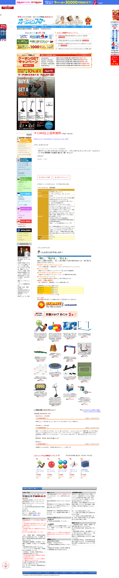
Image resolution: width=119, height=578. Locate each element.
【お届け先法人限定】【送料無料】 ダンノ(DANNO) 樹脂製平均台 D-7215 (84, 354)
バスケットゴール (23, 235)
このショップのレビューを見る (92, 411)
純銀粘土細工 (22, 226)
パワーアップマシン (23, 152)
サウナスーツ (22, 167)
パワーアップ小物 (23, 165)
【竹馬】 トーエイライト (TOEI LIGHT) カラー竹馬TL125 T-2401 (40, 378)
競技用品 (20, 197)
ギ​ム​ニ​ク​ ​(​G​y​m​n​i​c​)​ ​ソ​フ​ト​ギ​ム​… (62, 471)
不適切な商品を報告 (63, 184)
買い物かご (69, 572)
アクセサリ (21, 239)
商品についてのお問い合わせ (47, 184)
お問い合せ (86, 572)
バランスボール (47, 139)
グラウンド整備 (22, 205)
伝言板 (78, 572)
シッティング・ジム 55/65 (60, 139)
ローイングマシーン (23, 148)
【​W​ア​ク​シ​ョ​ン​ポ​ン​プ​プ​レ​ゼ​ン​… (40, 471)
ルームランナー (22, 144)
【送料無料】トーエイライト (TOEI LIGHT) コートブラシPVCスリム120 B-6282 (40, 358)
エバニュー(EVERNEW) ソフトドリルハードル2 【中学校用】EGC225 (84, 334)
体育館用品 (21, 199)
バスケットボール (23, 233)
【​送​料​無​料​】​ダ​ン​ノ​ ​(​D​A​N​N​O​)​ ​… (85, 471)
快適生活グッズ (22, 182)
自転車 (20, 217)
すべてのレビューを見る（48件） (91, 410)
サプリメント (22, 175)
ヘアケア (20, 184)
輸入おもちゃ (22, 224)
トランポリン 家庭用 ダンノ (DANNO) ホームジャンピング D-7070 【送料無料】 (55, 373)
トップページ (33, 572)
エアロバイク (22, 146)
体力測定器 (21, 173)
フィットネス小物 (23, 163)
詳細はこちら (36, 515)
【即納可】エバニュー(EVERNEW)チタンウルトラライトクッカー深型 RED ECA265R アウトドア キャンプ (84, 400)
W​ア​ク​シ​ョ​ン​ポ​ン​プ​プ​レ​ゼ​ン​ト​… (51, 471)
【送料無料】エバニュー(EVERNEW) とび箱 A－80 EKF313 (55, 354)
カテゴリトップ (38, 139)
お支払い (43, 572)
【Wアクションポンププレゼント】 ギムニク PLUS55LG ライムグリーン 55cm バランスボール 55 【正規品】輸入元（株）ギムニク (40, 336)
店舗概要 (51, 572)
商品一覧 (60, 572)
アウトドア (21, 215)
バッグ (20, 237)
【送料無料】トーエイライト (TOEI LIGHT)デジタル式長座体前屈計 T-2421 (69, 358)
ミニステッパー (22, 150)
